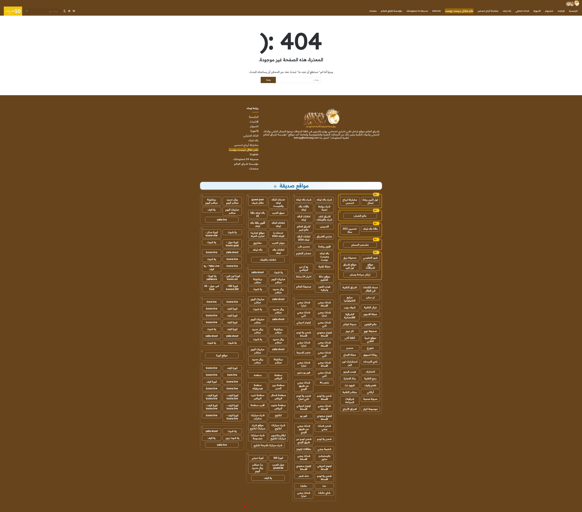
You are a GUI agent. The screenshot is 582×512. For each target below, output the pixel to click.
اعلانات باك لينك (278, 251)
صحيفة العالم (303, 286)
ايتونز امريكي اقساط (303, 407)
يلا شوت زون (232, 437)
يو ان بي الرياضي (303, 268)
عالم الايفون (370, 324)
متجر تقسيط (304, 352)
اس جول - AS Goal (211, 287)
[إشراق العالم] (572, 3)
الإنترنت (561, 11)
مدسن (349, 347)
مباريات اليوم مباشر (278, 281)
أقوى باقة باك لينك (257, 224)
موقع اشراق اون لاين (349, 266)
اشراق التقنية (349, 287)
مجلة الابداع (349, 354)
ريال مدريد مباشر (278, 291)
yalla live (222, 219)
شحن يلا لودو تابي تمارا (303, 397)
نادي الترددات (370, 361)
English (436, 11)
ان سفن (370, 297)
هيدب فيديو (349, 371)
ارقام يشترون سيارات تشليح (278, 437)
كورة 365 (278, 457)
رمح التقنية (370, 378)
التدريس (324, 226)
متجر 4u (324, 382)
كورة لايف (232, 308)
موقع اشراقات (370, 266)
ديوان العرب (278, 242)
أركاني (370, 392)
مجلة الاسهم (370, 314)
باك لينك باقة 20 (257, 214)
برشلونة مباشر (257, 281)
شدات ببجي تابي (303, 314)
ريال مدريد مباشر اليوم (232, 201)
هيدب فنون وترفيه (324, 288)
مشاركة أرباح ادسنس (488, 11)
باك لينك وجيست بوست (324, 256)
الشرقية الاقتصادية (349, 316)
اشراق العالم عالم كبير (303, 228)
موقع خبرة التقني (370, 339)
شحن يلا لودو (324, 438)
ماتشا (304, 485)
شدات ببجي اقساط (324, 304)
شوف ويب (350, 307)
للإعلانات (239, 506)
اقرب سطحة (258, 405)
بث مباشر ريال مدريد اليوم (257, 468)
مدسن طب (304, 246)
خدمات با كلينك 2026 (278, 234)
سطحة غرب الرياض (257, 397)
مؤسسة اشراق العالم (391, 11)
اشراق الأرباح (350, 408)
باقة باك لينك (370, 228)
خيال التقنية (370, 307)
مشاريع (257, 242)
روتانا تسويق (370, 354)
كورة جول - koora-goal (232, 244)
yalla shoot (257, 272)
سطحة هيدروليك (257, 387)
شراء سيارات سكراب (258, 417)
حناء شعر (304, 475)
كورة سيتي (258, 457)
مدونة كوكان (349, 324)
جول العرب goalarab (278, 466)
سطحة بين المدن (278, 387)
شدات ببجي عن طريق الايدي (303, 385)
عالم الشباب (360, 215)
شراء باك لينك (324, 199)
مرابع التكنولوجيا (349, 299)
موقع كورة (222, 355)
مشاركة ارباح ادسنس (350, 201)
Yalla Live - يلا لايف (211, 267)
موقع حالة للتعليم (324, 278)
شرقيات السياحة (349, 400)
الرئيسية (573, 11)
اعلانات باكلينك (268, 259)
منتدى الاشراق (324, 236)
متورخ (370, 347)
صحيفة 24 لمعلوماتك (417, 11)
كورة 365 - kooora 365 (232, 287)
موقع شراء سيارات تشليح (257, 427)
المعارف (370, 371)
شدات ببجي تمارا (303, 304)
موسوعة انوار (370, 408)
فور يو (303, 415)
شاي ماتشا (324, 492)
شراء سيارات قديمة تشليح (268, 445)
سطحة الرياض (278, 377)
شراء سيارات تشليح (278, 427)
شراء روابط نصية (324, 208)
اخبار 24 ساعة (303, 276)
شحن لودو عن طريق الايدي (303, 440)
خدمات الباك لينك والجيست (278, 202)
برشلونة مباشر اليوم (211, 201)
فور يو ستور (303, 372)
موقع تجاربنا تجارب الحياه (258, 234)
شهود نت (350, 385)
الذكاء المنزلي (522, 11)
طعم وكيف (370, 385)
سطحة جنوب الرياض (278, 407)
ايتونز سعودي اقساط (324, 334)
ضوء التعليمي (370, 257)
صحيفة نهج (370, 331)
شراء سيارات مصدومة (258, 437)
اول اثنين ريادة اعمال (370, 201)
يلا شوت (278, 272)
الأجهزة (537, 11)
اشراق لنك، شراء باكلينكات (324, 218)
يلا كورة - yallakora (211, 277)
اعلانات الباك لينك (303, 218)
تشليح (278, 415)
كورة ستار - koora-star (211, 234)
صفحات (373, 11)
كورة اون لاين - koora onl (232, 277)
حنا (324, 485)
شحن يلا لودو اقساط (303, 334)
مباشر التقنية (349, 392)
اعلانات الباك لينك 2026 (303, 238)
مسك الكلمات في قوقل (370, 289)
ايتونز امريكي (303, 322)
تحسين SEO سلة (350, 230)
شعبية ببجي (324, 449)
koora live (211, 252)
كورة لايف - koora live (232, 397)
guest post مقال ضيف (257, 201)
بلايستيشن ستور (324, 457)
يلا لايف (268, 477)
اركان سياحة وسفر (360, 274)
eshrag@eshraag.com (306, 137)
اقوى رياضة (324, 246)
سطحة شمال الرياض (278, 397)
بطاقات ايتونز (303, 449)
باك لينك (507, 11)
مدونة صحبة (370, 398)
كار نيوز (350, 331)
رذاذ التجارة (350, 378)
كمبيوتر (549, 11)
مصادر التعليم (303, 253)
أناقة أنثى (350, 337)
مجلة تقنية (324, 266)
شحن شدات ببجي (324, 427)
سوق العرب (278, 212)
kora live (212, 301)
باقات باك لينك (303, 208)
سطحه (258, 375)
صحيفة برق (349, 257)
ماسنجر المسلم (360, 244)
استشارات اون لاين (349, 363)
